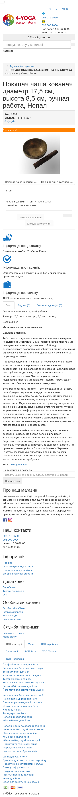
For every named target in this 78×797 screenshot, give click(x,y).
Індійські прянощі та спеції (18, 774)
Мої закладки (10, 615)
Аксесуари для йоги (14, 713)
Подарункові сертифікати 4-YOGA (23, 763)
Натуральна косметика (16, 771)
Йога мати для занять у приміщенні (24, 689)
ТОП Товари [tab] (49, 651)
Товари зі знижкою (13, 591)
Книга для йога (11, 778)
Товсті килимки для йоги (17, 679)
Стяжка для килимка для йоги (20, 706)
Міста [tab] (31, 644)
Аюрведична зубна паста (17, 747)
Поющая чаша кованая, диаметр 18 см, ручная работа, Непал (58, 181)
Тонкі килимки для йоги (16, 671)
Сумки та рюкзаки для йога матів (22, 702)
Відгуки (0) (24, 305)
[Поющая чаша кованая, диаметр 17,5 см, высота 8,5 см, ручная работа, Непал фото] (39, 153)
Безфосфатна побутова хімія (20, 751)
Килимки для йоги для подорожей (23, 695)
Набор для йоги (12, 709)
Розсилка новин (12, 619)
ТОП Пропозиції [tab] (15, 658)
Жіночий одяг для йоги (16, 720)
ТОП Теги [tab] (30, 651)
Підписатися (12, 481)
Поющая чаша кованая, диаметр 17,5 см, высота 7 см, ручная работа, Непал (22, 181)
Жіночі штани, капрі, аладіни (20, 733)
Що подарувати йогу (15, 756)
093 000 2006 (50, 25)
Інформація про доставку (18, 566)
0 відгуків (10, 121)
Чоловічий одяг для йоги (17, 716)
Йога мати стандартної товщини (22, 675)
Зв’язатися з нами (13, 633)
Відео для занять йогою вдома (21, 781)
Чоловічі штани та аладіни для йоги (24, 725)
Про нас (7, 562)
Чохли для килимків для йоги (20, 698)
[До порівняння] (70, 215)
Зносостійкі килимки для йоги (20, 686)
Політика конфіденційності (18, 570)
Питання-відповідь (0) (49, 305)
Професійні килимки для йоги (20, 664)
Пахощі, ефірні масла (16, 767)
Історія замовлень (13, 612)
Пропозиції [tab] (12, 651)
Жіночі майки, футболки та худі (21, 740)
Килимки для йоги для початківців (23, 668)
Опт (5, 594)
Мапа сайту (10, 636)
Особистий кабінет (14, 608)
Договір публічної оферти (18, 573)
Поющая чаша (18, 464)
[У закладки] (65, 215)
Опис (9, 305)
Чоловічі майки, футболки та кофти (24, 729)
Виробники (9, 587)
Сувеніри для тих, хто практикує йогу (24, 760)
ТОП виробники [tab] (50, 644)
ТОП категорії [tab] (14, 644)
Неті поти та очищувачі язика (20, 744)
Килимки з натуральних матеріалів (23, 682)
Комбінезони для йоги (16, 736)
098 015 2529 (50, 17)
